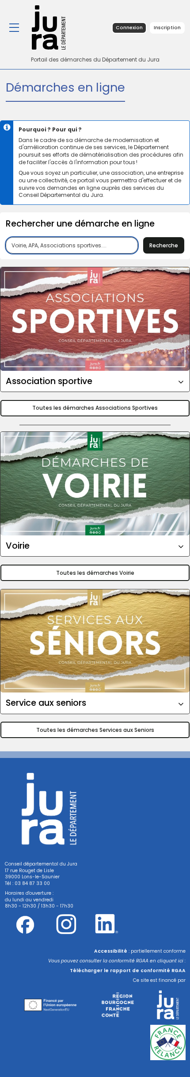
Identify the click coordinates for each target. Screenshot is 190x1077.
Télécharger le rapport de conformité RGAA (128, 970)
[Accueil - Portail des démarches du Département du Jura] (56, 27)
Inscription (167, 27)
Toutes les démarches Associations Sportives (95, 408)
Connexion (129, 27)
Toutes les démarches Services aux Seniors (95, 730)
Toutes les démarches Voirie (95, 573)
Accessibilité (110, 951)
